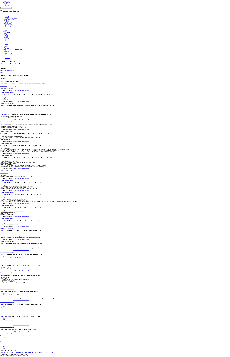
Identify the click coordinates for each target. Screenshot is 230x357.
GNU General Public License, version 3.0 (21, 90)
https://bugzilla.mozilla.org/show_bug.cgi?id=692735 (67, 309)
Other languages (3, 350)
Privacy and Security (9, 28)
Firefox (6, 3)
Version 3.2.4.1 (4, 105)
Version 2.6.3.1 (4, 304)
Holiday (6, 39)
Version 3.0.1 (3, 157)
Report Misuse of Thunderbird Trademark (40, 352)
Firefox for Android (9, 4)
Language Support (8, 24)
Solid (6, 46)
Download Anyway (10, 92)
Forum (4, 348)
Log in (8, 1)
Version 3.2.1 (3, 124)
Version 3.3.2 (3, 86)
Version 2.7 (3, 275)
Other (6, 42)
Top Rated (7, 17)
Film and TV (7, 38)
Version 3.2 (3, 133)
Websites (7, 48)
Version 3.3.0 (3, 94)
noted (11, 354)
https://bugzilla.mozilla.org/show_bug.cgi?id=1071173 (33, 137)
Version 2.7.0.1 (4, 265)
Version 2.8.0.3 (4, 182)
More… (4, 55)
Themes (4, 31)
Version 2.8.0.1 (4, 207)
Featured (7, 14)
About (4, 344)
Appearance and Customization (11, 18)
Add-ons (16, 11)
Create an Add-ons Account (5, 337)
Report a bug (50, 352)
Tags (6, 30)
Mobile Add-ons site (10, 70)
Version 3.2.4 (3, 114)
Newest (6, 34)
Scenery (6, 44)
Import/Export (8, 23)
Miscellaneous (8, 27)
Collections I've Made (9, 53)
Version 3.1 (3, 145)
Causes (6, 36)
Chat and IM (7, 20)
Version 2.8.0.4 (4, 173)
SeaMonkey (7, 5)
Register (4, 1)
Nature (6, 41)
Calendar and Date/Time (9, 19)
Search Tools (7, 58)
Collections (5, 50)
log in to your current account (7, 339)
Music (6, 40)
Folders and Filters (8, 22)
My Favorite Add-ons (9, 54)
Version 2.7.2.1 (4, 230)
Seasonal (7, 45)
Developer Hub (8, 59)
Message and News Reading (10, 26)
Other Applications (6, 2)
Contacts (7, 21)
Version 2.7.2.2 (4, 220)
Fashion (6, 37)
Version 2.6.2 (3, 316)
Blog (4, 346)
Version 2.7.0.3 (4, 254)
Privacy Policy (3, 352)
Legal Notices (28, 352)
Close (1, 65)
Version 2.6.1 (3, 329)
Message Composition (9, 25)
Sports (6, 47)
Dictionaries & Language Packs (11, 57)
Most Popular (7, 16)
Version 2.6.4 (3, 291)
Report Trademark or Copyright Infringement (15, 352)
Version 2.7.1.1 (4, 243)
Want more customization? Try (12, 49)
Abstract (6, 35)
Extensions (5, 13)
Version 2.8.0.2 (4, 194)
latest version (37, 83)
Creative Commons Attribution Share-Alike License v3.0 (11, 355)
